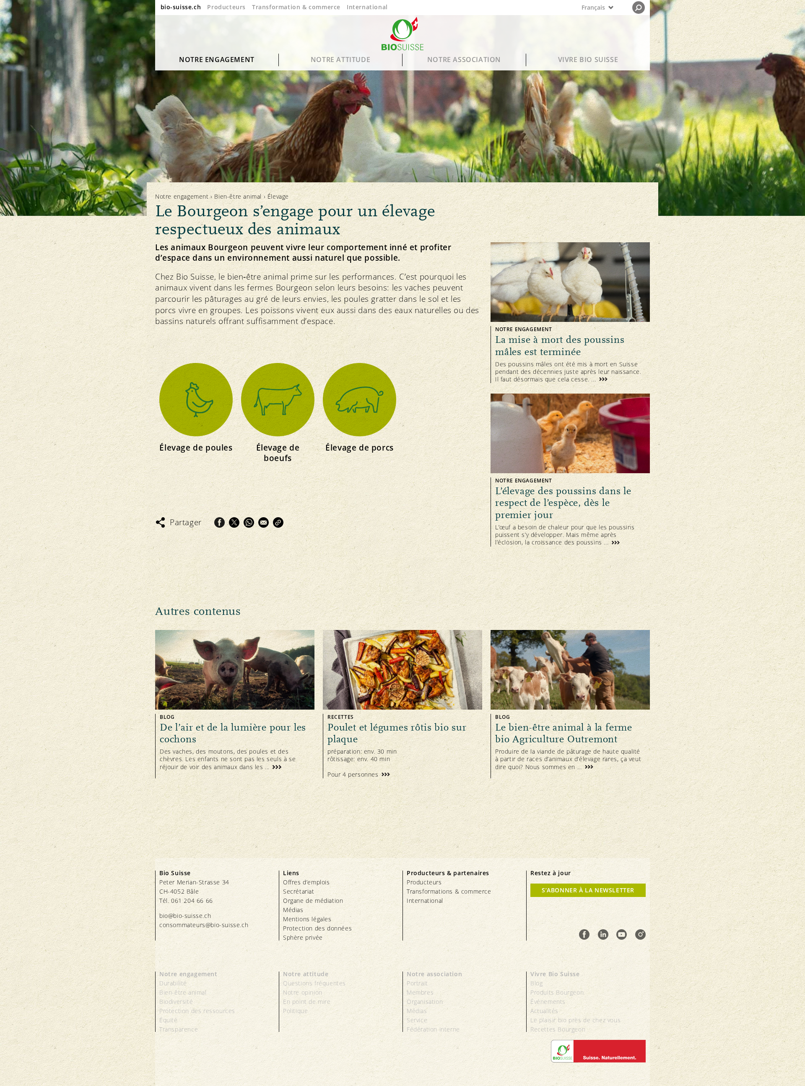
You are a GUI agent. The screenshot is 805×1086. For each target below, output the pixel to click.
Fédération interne (433, 1029)
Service (417, 1020)
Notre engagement (216, 59)
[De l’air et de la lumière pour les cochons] (234, 704)
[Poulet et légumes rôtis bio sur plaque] (402, 704)
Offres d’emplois (306, 882)
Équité (168, 1020)
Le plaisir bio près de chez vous (575, 1020)
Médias (293, 910)
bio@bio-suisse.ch (185, 916)
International (367, 7)
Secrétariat (298, 891)
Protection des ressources (197, 1011)
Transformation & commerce (296, 7)
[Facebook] (219, 522)
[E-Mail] (263, 522)
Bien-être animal (238, 196)
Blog (536, 983)
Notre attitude (340, 59)
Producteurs (226, 7)
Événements (548, 1002)
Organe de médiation (313, 901)
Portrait (417, 983)
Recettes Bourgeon (557, 1029)
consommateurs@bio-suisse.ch (203, 925)
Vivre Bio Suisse (588, 59)
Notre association (464, 59)
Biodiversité (176, 1002)
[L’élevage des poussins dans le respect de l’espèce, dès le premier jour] (570, 470)
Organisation (425, 1002)
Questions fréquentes (314, 983)
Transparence (178, 1029)
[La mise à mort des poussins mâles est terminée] (570, 312)
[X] (234, 522)
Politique (295, 1011)
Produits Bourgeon (557, 992)
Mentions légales (307, 919)
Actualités (544, 1011)
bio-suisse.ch (181, 7)
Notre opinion (302, 992)
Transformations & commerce (449, 891)
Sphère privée (303, 937)
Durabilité (173, 983)
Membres (420, 992)
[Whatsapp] (249, 522)
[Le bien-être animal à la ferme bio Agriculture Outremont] (570, 704)
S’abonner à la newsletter (588, 890)
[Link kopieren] (278, 522)
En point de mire (307, 1002)
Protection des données (317, 928)
